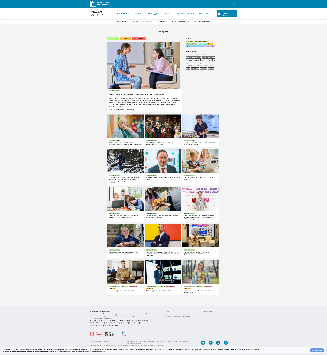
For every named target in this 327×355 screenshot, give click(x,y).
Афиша (210, 43)
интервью (112, 109)
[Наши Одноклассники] (218, 342)
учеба (197, 54)
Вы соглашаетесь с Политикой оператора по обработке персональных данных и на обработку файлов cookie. (34, 351)
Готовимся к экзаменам (201, 41)
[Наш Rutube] (226, 342)
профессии (190, 63)
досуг (202, 60)
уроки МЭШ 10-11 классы (193, 57)
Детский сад (122, 13)
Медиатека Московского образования (178, 316)
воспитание (190, 54)
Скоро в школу (202, 43)
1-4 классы (113, 39)
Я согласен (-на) (317, 350)
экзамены (203, 54)
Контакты (169, 314)
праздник (211, 68)
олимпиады (129, 109)
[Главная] (101, 13)
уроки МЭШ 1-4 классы (193, 60)
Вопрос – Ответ (220, 4)
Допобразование (186, 13)
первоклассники (209, 65)
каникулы (203, 68)
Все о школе (190, 41)
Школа (138, 13)
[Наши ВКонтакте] (211, 342)
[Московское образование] (96, 334)
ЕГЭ (215, 60)
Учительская (205, 13)
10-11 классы (138, 39)
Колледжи (153, 13)
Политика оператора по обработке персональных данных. (134, 349)
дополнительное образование (195, 65)
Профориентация (209, 46)
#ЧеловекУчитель (114, 90)
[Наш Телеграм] (203, 342)
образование (120, 109)
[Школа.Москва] (109, 334)
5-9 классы (125, 39)
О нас (167, 311)
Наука (168, 13)
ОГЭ (188, 68)
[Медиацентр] (124, 334)
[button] (121, 21)
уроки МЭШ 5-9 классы (208, 57)
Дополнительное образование (195, 46)
